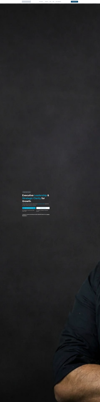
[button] (43, 1)
